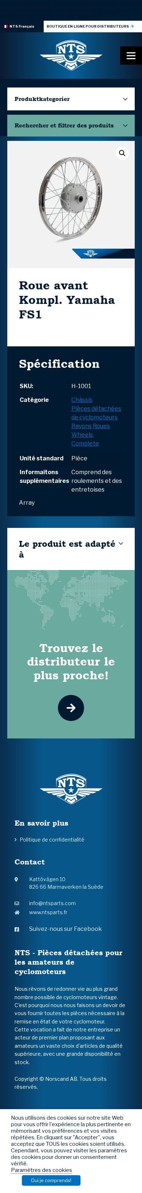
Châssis (81, 399)
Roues (101, 426)
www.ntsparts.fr (48, 912)
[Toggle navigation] (131, 55)
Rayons (81, 426)
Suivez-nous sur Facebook (65, 928)
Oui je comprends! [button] (51, 1180)
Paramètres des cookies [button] (41, 1170)
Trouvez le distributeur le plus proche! (71, 661)
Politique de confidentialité (52, 839)
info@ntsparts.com (52, 903)
